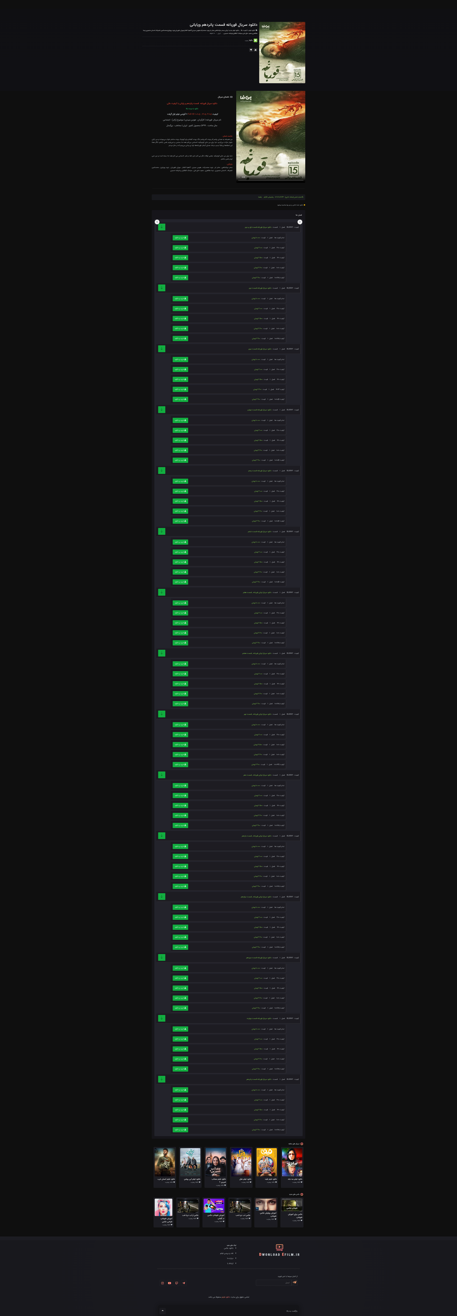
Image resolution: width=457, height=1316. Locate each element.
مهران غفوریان (179, 30)
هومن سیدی (196, 30)
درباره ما (230, 1258)
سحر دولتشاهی (219, 30)
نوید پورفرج (171, 30)
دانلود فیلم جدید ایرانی (232, 30)
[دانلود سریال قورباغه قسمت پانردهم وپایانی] (282, 52)
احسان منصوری (150, 30)
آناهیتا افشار (188, 30)
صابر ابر (212, 30)
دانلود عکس (228, 1248)
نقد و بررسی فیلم (226, 1253)
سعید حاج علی (247, 33)
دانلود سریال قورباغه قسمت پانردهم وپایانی (223, 25)
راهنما (260, 197)
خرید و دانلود (179, 237)
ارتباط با (230, 1263)
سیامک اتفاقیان (237, 33)
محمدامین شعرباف (161, 30)
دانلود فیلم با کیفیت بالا (248, 30)
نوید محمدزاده (204, 30)
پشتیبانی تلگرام (269, 197)
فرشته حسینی (228, 33)
